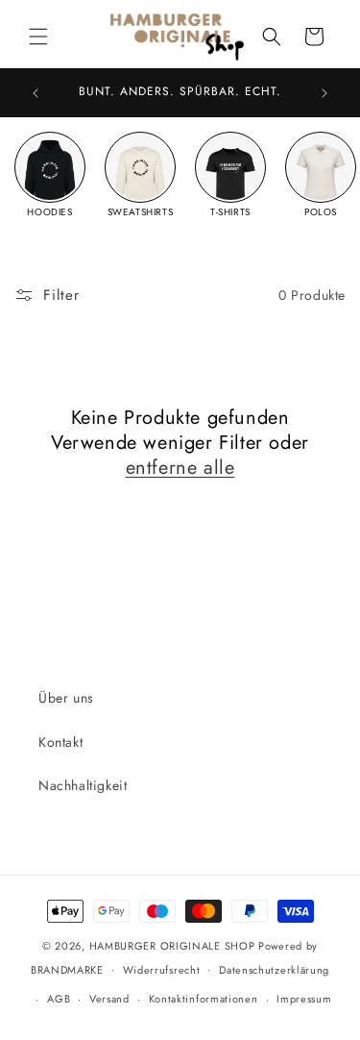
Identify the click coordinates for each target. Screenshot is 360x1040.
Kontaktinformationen (203, 998)
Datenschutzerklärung (274, 970)
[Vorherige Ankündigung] (35, 93)
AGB (58, 998)
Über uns (66, 697)
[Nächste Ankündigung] (324, 93)
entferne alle (180, 468)
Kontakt (60, 742)
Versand (109, 998)
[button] (38, 36)
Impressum (303, 998)
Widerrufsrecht (162, 970)
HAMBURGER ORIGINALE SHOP (172, 945)
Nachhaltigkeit (82, 785)
